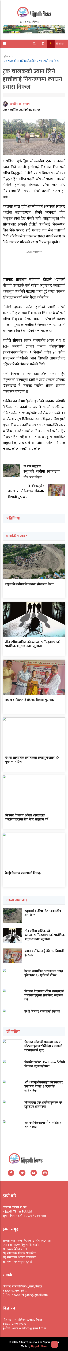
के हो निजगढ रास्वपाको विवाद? (23, 873)
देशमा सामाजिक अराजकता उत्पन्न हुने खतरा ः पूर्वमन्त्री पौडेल (32, 759)
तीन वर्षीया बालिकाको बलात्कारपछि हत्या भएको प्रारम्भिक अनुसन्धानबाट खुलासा (33, 644)
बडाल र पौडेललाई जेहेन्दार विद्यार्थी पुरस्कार (29, 700)
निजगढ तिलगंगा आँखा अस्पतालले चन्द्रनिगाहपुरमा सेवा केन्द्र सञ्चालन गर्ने (26, 817)
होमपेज (7, 57)
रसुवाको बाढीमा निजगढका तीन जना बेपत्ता (29, 584)
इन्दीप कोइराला (20, 103)
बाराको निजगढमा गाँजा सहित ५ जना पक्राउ (42, 1125)
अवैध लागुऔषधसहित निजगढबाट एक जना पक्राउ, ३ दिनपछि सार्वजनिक (43, 1086)
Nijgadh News (39, 1346)
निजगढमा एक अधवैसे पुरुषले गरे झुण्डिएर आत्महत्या (43, 1104)
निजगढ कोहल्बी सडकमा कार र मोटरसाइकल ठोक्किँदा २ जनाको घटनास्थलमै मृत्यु (43, 1046)
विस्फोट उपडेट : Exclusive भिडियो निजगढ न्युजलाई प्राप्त (44, 1064)
